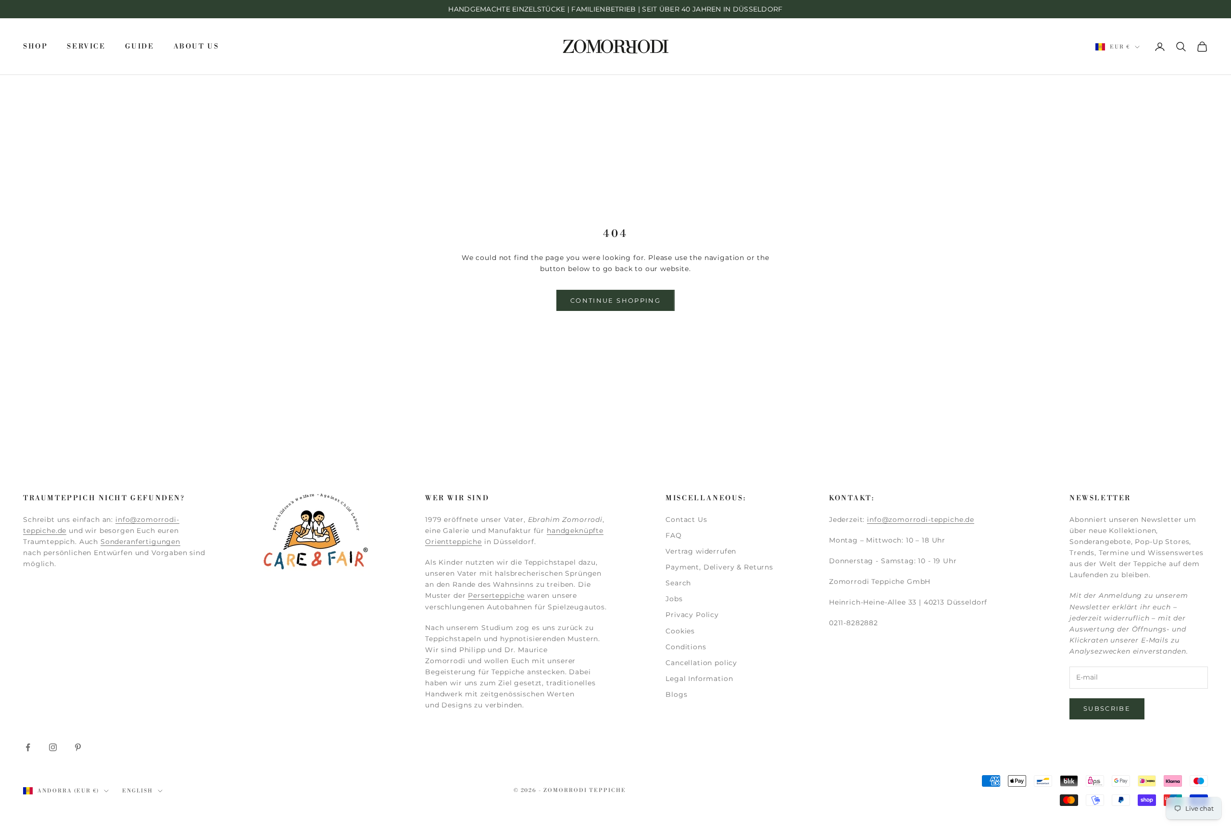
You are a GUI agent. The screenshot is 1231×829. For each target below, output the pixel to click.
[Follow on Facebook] (28, 747)
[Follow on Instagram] (53, 747)
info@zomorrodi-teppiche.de (920, 519)
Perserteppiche (496, 595)
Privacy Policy (692, 614)
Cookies (680, 631)
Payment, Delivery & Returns (719, 567)
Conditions (686, 647)
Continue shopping (615, 300)
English (137, 791)
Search (678, 583)
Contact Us (686, 519)
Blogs (676, 694)
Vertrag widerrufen (701, 551)
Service (86, 46)
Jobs (674, 598)
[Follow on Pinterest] (78, 747)
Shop (35, 46)
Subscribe (1107, 708)
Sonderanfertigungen (140, 541)
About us (196, 46)
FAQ (674, 535)
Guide (139, 46)
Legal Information (699, 678)
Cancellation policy (701, 662)
